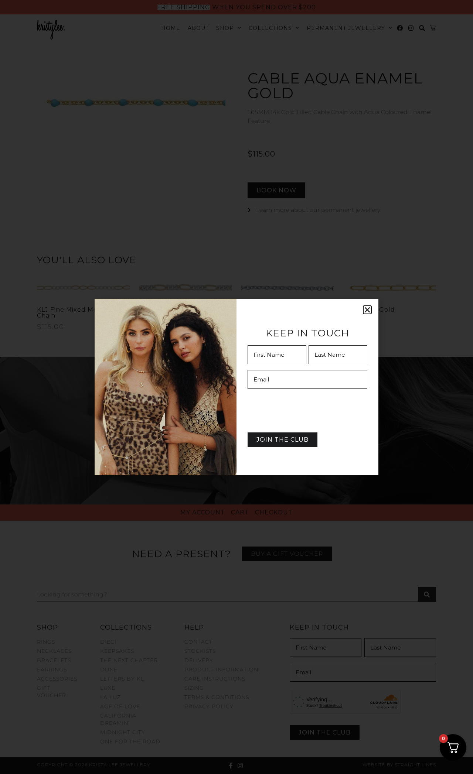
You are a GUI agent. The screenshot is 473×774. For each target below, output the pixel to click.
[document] (236, 387)
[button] (367, 310)
